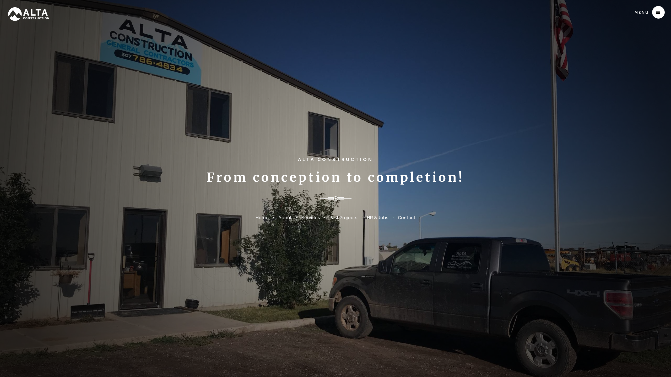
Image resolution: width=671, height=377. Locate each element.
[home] (28, 10)
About (285, 217)
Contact (406, 217)
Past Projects (343, 217)
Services (310, 217)
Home (262, 217)
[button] (658, 12)
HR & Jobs (377, 217)
